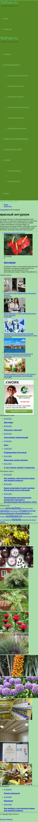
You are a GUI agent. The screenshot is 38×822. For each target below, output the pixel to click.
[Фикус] (16, 784)
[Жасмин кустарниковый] (14, 589)
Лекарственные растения (17, 128)
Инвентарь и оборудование (16, 139)
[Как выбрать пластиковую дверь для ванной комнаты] (14, 291)
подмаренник (7, 520)
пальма (34, 516)
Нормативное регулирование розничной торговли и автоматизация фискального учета (20, 334)
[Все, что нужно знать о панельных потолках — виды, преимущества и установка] (14, 741)
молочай (31, 511)
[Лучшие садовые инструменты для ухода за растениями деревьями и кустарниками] (14, 372)
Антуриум (9, 262)
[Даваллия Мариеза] (14, 610)
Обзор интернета (14, 181)
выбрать (16, 508)
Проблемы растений (13, 149)
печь (1, 519)
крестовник (30, 508)
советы (2, 522)
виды (8, 508)
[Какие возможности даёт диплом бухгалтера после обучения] (14, 312)
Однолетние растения (16, 86)
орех (31, 513)
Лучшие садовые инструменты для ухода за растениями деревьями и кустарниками (20, 375)
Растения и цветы (12, 65)
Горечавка (2, 508)
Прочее (7, 160)
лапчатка (4, 511)
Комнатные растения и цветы (18, 107)
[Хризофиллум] (16, 567)
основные (2, 516)
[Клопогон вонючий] (14, 654)
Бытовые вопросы (14, 171)
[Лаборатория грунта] (16, 719)
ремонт (34, 520)
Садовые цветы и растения (18, 75)
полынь (16, 519)
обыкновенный (22, 513)
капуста (24, 508)
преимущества (26, 520)
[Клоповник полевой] (14, 545)
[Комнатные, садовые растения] (9, 6)
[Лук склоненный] (19, 697)
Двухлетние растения (15, 96)
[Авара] (19, 676)
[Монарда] (14, 632)
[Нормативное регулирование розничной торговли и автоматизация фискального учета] (14, 332)
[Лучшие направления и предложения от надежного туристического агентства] (14, 352)
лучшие (23, 510)
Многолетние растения (16, 118)
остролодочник (27, 516)
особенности (14, 516)
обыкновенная (7, 513)
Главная (3, 210)
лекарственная (14, 511)
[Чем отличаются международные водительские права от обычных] (14, 763)
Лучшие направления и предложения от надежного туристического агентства (18, 355)
